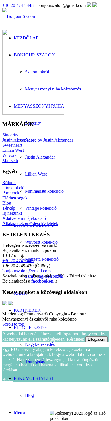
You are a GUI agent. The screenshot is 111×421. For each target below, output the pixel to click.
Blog (29, 395)
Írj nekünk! (12, 213)
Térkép (8, 208)
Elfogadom (96, 339)
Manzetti (10, 160)
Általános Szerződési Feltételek (30, 223)
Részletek (75, 339)
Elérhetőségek (15, 197)
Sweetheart (12, 145)
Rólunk (9, 182)
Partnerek (10, 192)
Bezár (7, 379)
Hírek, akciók (14, 187)
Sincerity (10, 134)
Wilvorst (9, 155)
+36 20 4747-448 (18, 5)
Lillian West (13, 150)
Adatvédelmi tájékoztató (24, 218)
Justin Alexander (17, 140)
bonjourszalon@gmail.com (26, 270)
